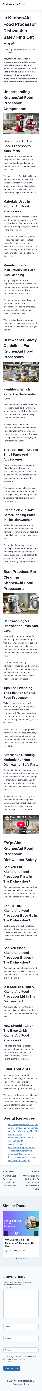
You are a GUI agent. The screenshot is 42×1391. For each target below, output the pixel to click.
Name (8, 1327)
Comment (8, 1287)
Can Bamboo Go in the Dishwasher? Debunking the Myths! (20, 1243)
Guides (9, 52)
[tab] (16, 1258)
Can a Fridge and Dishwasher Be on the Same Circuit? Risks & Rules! (31, 1180)
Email (8, 1338)
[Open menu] (37, 4)
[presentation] (21, 1223)
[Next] (36, 1233)
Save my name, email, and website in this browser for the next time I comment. (21, 1359)
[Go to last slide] (6, 1233)
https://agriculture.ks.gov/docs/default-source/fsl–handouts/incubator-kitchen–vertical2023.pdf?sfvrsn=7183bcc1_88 (23, 1137)
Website (8, 1350)
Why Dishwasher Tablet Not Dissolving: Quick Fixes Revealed (11, 1179)
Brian (7, 50)
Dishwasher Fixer (21, 1384)
